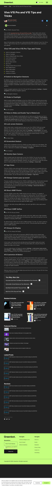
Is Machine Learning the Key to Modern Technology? (19, 343)
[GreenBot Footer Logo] (9, 436)
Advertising (37, 452)
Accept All (46, 482)
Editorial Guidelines (23, 444)
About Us (36, 439)
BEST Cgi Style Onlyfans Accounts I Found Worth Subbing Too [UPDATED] (23, 395)
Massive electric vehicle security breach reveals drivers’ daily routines (22, 338)
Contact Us (37, 450)
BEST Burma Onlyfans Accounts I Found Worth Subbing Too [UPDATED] (22, 385)
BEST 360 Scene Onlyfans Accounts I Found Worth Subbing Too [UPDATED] (23, 400)
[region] (26, 482)
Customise (37, 482)
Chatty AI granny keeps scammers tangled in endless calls (20, 348)
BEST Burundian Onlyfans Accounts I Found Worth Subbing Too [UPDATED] (23, 377)
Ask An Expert (22, 442)
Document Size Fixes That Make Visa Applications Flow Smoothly (22, 280)
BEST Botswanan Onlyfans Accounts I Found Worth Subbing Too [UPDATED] (23, 356)
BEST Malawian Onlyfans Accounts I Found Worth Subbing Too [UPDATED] (23, 372)
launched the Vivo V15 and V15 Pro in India (21, 33)
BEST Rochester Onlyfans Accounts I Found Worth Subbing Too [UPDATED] (23, 390)
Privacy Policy (10, 447)
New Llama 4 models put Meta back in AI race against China (20, 333)
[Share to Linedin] (47, 21)
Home (5, 6)
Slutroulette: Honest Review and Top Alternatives (18, 284)
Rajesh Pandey (13, 20)
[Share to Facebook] (42, 21)
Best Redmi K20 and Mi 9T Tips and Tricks (16, 287)
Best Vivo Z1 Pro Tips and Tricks (14, 291)
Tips (10, 6)
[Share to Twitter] (45, 21)
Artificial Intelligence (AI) (24, 439)
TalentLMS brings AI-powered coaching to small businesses (20, 328)
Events (36, 442)
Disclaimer (37, 444)
